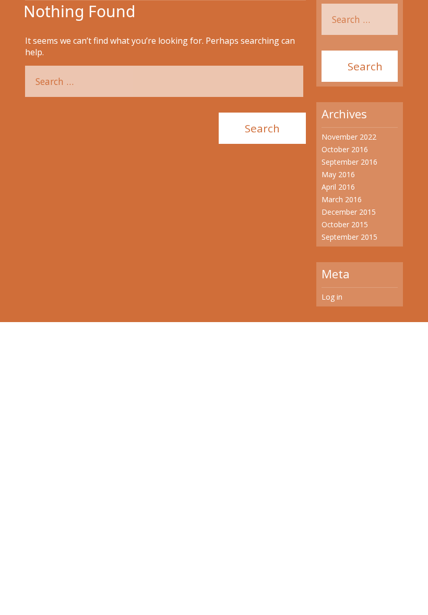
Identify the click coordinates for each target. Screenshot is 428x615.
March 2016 (342, 199)
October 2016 (345, 149)
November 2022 (349, 137)
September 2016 (349, 162)
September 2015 (349, 237)
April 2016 (338, 187)
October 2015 (345, 224)
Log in (332, 297)
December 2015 (349, 212)
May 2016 (338, 174)
